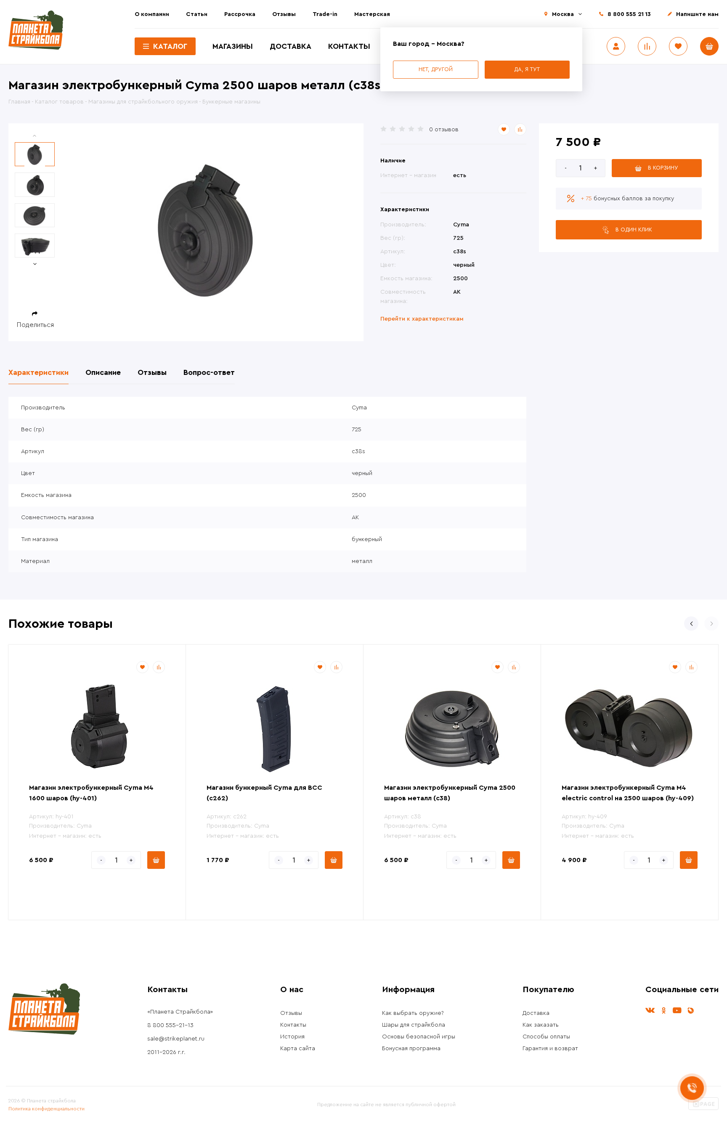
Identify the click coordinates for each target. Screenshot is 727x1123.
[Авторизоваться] (616, 46)
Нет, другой (436, 69)
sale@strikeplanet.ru (175, 1039)
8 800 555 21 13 (629, 14)
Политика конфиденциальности (46, 1108)
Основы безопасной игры (418, 1037)
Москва (563, 14)
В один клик (634, 229)
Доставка (290, 46)
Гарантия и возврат (550, 1048)
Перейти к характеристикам (422, 319)
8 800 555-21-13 (170, 1025)
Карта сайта (297, 1048)
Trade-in (325, 14)
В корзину (663, 167)
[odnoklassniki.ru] (663, 1010)
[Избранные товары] (678, 46)
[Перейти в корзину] (709, 46)
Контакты (349, 46)
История (292, 1037)
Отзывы (284, 14)
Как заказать (541, 1025)
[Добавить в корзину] (156, 860)
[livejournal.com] (690, 1010)
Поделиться (35, 324)
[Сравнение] (647, 46)
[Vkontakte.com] (650, 1010)
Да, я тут (527, 69)
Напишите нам (697, 14)
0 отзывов (444, 130)
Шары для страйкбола (413, 1025)
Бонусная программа (411, 1048)
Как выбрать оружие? (413, 1013)
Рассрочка (239, 14)
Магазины (232, 46)
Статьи (196, 14)
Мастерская (372, 14)
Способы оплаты (546, 1037)
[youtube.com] (677, 1010)
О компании (152, 14)
